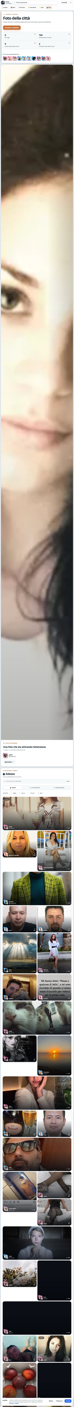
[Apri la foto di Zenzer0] (37, 888)
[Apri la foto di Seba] (37, 1154)
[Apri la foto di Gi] (20, 1123)
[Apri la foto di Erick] (20, 919)
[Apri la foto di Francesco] (54, 1055)
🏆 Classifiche (32, 7)
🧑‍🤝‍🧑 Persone (21, 7)
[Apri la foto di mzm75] (54, 987)
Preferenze (59, 1401)
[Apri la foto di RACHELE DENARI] (20, 844)
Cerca (68, 781)
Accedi (64, 2)
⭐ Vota (41, 7)
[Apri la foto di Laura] (54, 1185)
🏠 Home (4, 7)
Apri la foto (9, 762)
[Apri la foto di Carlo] (37, 1243)
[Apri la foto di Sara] (54, 1280)
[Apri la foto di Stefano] (20, 987)
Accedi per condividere (12, 28)
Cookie (17, 1403)
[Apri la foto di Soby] (20, 953)
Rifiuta (51, 1401)
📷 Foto (49, 7)
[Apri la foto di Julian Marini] (20, 1192)
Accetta (68, 1401)
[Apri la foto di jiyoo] (37, 1093)
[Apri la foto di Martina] (54, 953)
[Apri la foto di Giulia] (20, 1048)
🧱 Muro (13, 7)
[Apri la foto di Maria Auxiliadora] (54, 851)
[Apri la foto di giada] (37, 813)
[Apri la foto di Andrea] (54, 919)
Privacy (11, 1403)
